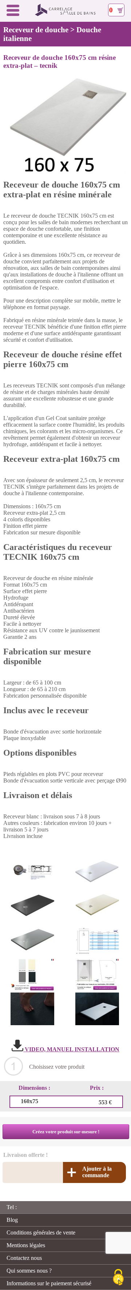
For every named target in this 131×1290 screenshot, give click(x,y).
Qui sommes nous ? (29, 1271)
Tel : (12, 1207)
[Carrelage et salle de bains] (65, 14)
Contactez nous (24, 1258)
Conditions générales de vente (41, 1232)
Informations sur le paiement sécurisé (49, 1283)
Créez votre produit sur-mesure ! (65, 1131)
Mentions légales (26, 1245)
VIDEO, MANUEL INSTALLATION (71, 1049)
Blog (12, 1220)
